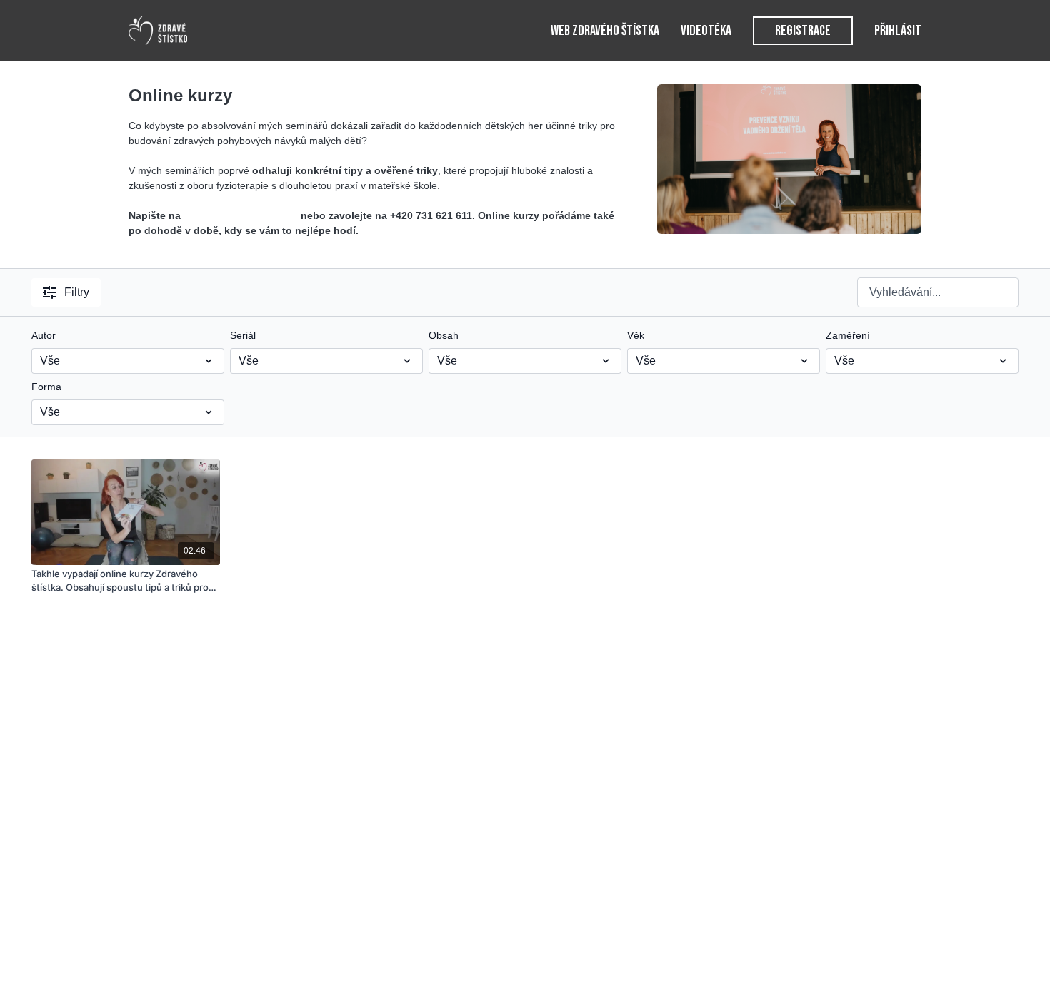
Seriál (243, 335)
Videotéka (706, 30)
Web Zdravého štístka (605, 30)
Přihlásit (897, 30)
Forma (46, 386)
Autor (43, 335)
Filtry (76, 292)
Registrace (803, 30)
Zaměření (848, 335)
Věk (635, 335)
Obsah (444, 335)
